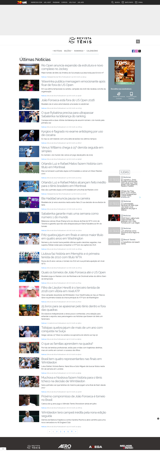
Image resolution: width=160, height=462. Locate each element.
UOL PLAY (72, 2)
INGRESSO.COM (36, 2)
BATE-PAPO (129, 2)
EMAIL (140, 2)
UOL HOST (47, 2)
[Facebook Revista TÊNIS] (133, 51)
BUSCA (117, 2)
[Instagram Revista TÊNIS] (136, 51)
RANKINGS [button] (78, 51)
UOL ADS (81, 2)
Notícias (43, 77)
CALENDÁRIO (92, 51)
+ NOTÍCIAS (57, 51)
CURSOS (64, 2)
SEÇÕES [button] (67, 51)
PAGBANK (56, 2)
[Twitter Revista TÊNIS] (139, 51)
